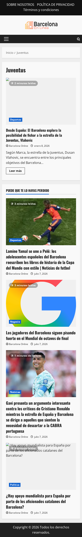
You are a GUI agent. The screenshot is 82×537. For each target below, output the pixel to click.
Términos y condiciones (41, 10)
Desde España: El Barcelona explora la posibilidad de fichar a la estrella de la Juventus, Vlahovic (41, 101)
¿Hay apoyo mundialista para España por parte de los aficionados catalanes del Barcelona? (38, 501)
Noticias (15, 392)
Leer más (17, 171)
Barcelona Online (18, 145)
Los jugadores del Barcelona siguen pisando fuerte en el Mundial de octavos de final (41, 335)
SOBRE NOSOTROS (20, 4)
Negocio (15, 321)
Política (14, 484)
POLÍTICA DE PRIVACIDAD (55, 4)
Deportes (15, 119)
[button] (6, 39)
